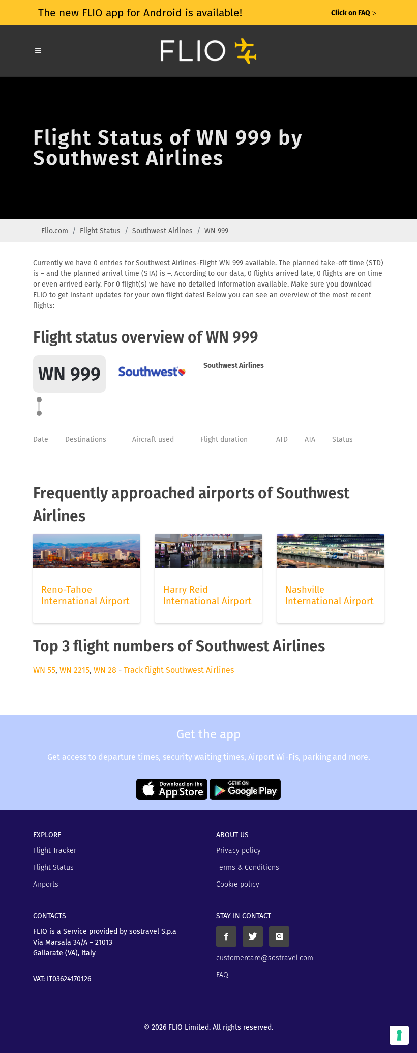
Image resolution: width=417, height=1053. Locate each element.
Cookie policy (237, 884)
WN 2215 (74, 670)
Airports (45, 884)
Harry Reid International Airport (207, 595)
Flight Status (100, 230)
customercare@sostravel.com (264, 958)
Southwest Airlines (162, 230)
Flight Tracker (54, 850)
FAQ (222, 975)
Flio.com (54, 230)
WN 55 (44, 670)
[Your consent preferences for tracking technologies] (399, 1035)
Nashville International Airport (329, 595)
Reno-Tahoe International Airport (85, 595)
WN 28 (105, 670)
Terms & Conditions (247, 867)
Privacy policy (238, 850)
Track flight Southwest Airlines (179, 670)
